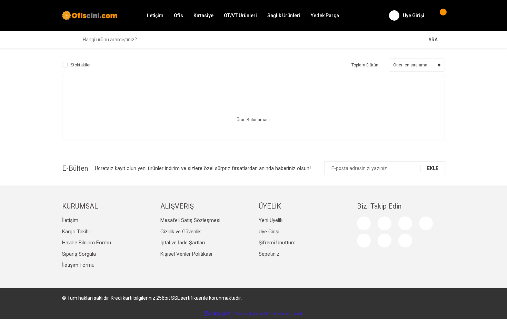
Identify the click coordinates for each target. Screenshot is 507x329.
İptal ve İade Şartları (182, 243)
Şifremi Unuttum (277, 243)
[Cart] (440, 15)
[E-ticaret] (252, 313)
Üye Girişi (269, 232)
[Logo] (89, 15)
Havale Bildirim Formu (86, 243)
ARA (433, 39)
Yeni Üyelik (270, 220)
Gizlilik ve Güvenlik (180, 232)
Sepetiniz (269, 254)
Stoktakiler (81, 65)
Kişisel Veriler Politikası (186, 254)
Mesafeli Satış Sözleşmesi (190, 220)
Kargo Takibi (76, 232)
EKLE (432, 168)
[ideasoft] (217, 313)
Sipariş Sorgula (79, 254)
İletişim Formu (78, 265)
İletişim (155, 15)
